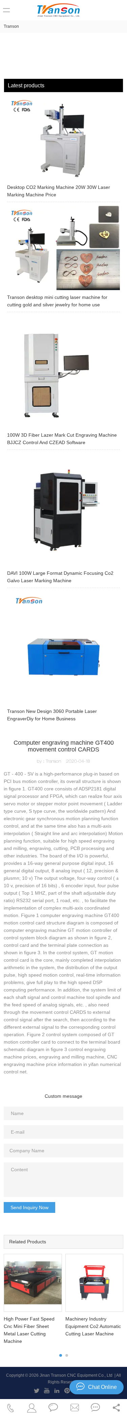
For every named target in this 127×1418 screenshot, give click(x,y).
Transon (11, 26)
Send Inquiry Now (29, 1207)
